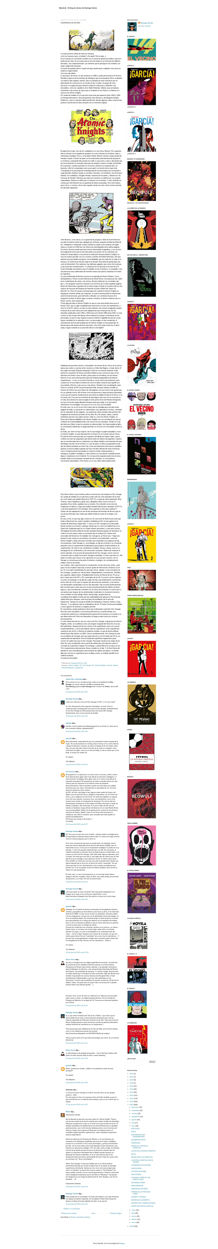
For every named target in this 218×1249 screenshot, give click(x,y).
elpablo (69, 723)
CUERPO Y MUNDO (138, 1197)
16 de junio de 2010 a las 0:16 (77, 1005)
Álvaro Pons (70, 959)
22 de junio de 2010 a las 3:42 (77, 1204)
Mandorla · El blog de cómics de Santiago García (78, 8)
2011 (132, 1101)
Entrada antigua (116, 1213)
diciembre (135, 1107)
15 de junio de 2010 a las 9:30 (77, 899)
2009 (132, 1226)
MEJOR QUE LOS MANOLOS (142, 1157)
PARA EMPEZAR (137, 1186)
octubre (134, 1113)
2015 (132, 1089)
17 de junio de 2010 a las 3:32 (77, 1104)
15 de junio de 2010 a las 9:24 (77, 882)
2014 (132, 1092)
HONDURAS (135, 1143)
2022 (132, 1074)
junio (133, 1126)
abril (133, 1213)
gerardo (69, 738)
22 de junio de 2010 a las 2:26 (77, 1186)
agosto (134, 1119)
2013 (132, 1095)
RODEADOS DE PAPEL (139, 1189)
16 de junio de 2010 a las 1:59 (77, 1082)
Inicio (93, 1213)
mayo (134, 1210)
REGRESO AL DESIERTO (140, 1200)
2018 (132, 1083)
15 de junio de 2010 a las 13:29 (77, 952)
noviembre (136, 1110)
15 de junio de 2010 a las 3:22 (77, 716)
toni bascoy (70, 771)
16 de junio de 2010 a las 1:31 (77, 1043)
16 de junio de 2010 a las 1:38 (77, 1058)
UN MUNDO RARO (138, 1183)
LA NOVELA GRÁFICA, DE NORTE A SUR (140, 1178)
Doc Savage (87, 665)
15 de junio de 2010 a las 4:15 (77, 731)
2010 (132, 1105)
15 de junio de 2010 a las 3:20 (77, 692)
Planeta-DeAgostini (68, 668)
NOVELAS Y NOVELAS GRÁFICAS (139, 1147)
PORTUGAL (135, 1128)
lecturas (109, 665)
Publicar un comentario (71, 1209)
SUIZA (133, 1154)
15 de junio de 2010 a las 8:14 (77, 764)
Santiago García (72, 699)
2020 (132, 1080)
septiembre (136, 1116)
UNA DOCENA (136, 1168)
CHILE (133, 1132)
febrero (134, 1219)
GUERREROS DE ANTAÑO (141, 1165)
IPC (93, 665)
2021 (132, 1077)
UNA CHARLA (136, 1174)
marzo (134, 1216)
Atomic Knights (74, 665)
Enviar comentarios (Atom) (80, 1217)
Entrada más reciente (69, 1213)
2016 (132, 1086)
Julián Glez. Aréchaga (74, 679)
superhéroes (79, 668)
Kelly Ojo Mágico (100, 665)
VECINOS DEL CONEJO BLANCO (143, 1203)
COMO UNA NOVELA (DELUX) (142, 1206)
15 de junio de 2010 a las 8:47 (77, 824)
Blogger (122, 1243)
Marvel (115, 665)
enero (134, 1222)
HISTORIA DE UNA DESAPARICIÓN (138, 1135)
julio (133, 1123)
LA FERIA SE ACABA (138, 1171)
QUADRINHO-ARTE (138, 1140)
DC (81, 665)
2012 (132, 1098)
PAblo (68, 1112)
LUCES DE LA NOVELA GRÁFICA (143, 1151)
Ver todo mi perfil (144, 26)
